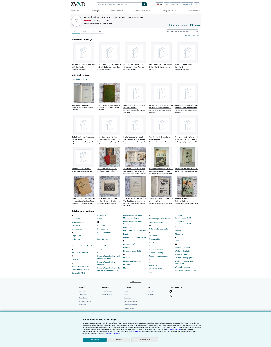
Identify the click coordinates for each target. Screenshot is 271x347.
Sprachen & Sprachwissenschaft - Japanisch (183, 222)
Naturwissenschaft (156, 222)
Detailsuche (75, 11)
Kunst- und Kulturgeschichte (134, 237)
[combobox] (119, 4)
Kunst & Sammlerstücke (143, 11)
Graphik (100, 219)
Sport (151, 272)
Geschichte (101, 215)
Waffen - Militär (181, 254)
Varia (177, 241)
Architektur (76, 225)
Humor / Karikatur (104, 232)
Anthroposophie (78, 222)
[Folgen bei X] (170, 296)
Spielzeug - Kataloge (157, 269)
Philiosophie (153, 236)
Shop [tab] (76, 31)
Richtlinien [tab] (97, 31)
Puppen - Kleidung (156, 253)
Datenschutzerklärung (130, 301)
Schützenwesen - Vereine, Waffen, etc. (159, 264)
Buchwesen (76, 239)
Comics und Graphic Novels (82, 246)
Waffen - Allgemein (182, 247)
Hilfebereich (150, 291)
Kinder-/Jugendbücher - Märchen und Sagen (132, 216)
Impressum (127, 298)
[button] (197, 32)
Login (166, 4)
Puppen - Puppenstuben (158, 256)
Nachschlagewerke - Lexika (159, 219)
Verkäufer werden (194, 11)
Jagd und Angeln (103, 246)
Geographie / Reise (79, 273)
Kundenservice (151, 294)
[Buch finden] (144, 4)
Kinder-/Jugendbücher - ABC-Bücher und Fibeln (108, 257)
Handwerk (101, 225)
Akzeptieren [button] (95, 340)
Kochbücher (127, 227)
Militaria (126, 264)
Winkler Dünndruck (182, 267)
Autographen (77, 229)
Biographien (76, 236)
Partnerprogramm (107, 294)
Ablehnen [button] (119, 340)
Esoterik (75, 259)
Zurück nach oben (135, 282)
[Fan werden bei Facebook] (170, 292)
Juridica (100, 249)
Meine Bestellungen (85, 301)
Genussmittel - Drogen (80, 269)
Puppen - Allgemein (156, 246)
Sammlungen (95, 11)
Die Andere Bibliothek (80, 253)
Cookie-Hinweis (129, 308)
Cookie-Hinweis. (136, 331)
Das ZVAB (127, 291)
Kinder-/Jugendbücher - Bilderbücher (106, 263)
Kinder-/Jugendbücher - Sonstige (132, 222)
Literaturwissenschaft (132, 251)
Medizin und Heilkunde (132, 261)
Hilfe (196, 4)
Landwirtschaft (129, 244)
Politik (151, 242)
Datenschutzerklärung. (112, 333)
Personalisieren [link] (144, 340)
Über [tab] (85, 31)
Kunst (125, 234)
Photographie (154, 239)
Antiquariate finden (169, 11)
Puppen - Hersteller (156, 249)
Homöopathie (102, 229)
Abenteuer (76, 219)
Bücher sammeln (117, 11)
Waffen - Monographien (184, 258)
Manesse (126, 258)
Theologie (179, 234)
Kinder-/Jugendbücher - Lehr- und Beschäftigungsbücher (109, 269)
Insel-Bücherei (102, 239)
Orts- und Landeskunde (158, 229)
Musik (125, 268)
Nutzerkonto (175, 4)
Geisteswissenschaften (81, 266)
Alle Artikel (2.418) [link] (79, 80)
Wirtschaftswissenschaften (186, 270)
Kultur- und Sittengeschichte (134, 230)
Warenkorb (82, 304)
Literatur (126, 247)
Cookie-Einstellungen (173, 329)
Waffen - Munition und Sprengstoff (184, 262)
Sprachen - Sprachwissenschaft (183, 216)
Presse (126, 294)
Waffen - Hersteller (182, 251)
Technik (178, 230)
